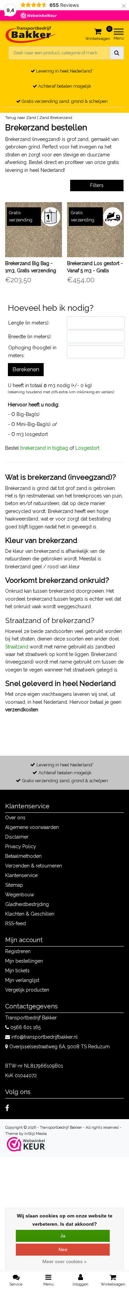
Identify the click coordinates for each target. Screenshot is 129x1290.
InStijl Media (35, 1133)
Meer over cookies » (64, 1261)
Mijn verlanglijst (22, 980)
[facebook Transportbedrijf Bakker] (7, 1108)
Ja (62, 1235)
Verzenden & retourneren (33, 865)
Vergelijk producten (27, 990)
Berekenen (25, 369)
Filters (97, 185)
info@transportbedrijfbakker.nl (44, 1037)
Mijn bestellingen (24, 961)
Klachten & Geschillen (29, 914)
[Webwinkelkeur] (26, 1144)
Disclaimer (17, 837)
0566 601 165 (25, 1027)
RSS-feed (15, 923)
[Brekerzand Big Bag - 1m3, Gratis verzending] (33, 229)
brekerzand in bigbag (44, 448)
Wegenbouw (19, 894)
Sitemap (14, 885)
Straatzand (16, 646)
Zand (44, 117)
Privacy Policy (20, 846)
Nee (62, 1249)
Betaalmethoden (23, 856)
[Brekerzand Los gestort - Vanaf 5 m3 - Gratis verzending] (95, 229)
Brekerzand (61, 117)
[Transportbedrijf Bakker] (30, 35)
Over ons (15, 817)
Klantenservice (21, 875)
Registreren (18, 951)
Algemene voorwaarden (32, 827)
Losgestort (87, 448)
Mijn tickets (17, 970)
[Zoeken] (116, 53)
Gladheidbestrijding (27, 904)
